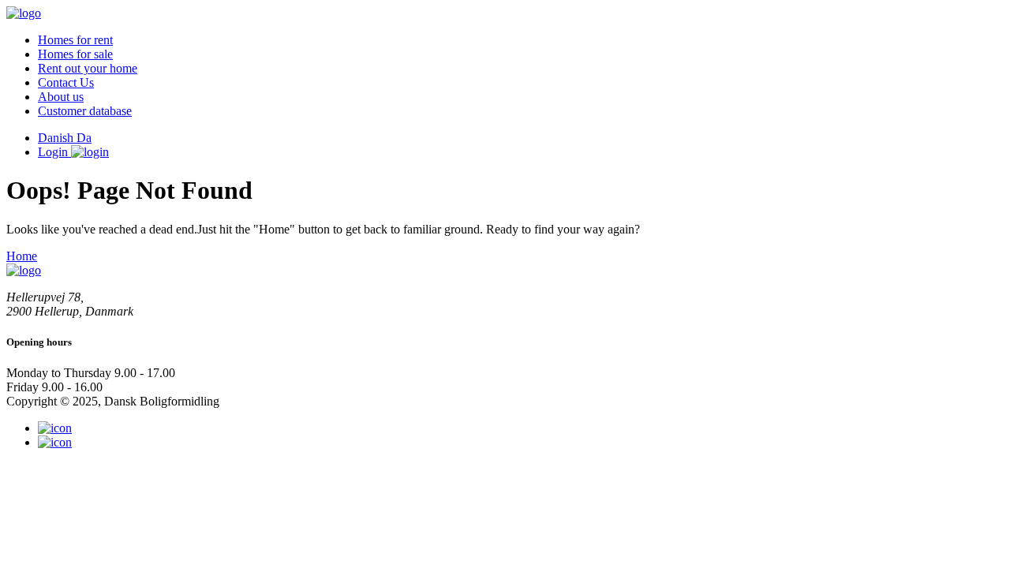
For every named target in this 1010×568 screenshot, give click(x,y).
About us (61, 96)
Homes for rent (75, 40)
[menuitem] (521, 40)
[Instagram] (55, 428)
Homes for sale (75, 54)
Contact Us (66, 82)
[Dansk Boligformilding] (23, 13)
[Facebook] (55, 442)
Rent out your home (87, 68)
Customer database (85, 111)
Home (21, 256)
